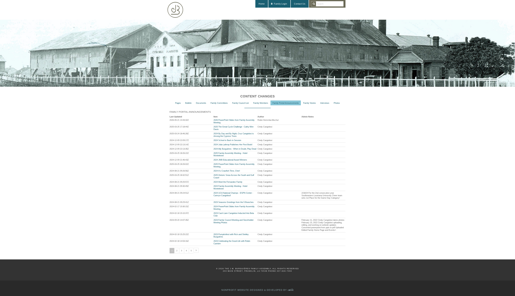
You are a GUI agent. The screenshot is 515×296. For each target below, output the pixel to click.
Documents (201, 103)
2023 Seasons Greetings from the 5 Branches (234, 202)
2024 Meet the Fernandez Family (228, 182)
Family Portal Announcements (286, 103)
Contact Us (299, 4)
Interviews (324, 103)
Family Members (260, 103)
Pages (178, 103)
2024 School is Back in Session (227, 140)
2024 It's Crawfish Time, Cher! (227, 171)
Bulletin (188, 103)
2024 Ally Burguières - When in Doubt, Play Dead (235, 149)
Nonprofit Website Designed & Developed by (254, 290)
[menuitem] (261, 4)
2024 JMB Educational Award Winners (230, 160)
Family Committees (219, 103)
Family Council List (240, 103)
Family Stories (309, 103)
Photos (337, 103)
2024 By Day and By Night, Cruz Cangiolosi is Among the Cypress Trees (234, 134)
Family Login (280, 4)
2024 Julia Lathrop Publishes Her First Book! (233, 144)
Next (196, 250)
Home (262, 4)
